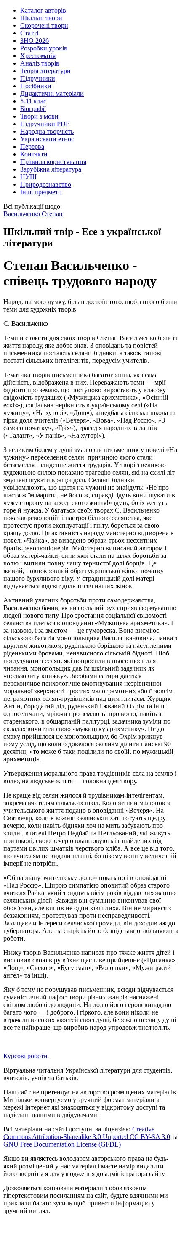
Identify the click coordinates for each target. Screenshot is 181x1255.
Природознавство (45, 184)
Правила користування (53, 161)
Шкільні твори (41, 17)
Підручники (37, 78)
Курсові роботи (25, 1055)
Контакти (34, 154)
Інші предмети (41, 192)
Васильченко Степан (33, 213)
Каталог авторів (43, 10)
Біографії (33, 108)
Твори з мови (39, 116)
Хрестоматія (38, 55)
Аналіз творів (39, 63)
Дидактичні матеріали (52, 93)
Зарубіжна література (50, 169)
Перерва (32, 146)
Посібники (35, 86)
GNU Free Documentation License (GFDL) (62, 1144)
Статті (29, 33)
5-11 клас (33, 101)
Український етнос (47, 139)
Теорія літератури (45, 70)
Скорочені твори (44, 25)
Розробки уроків (43, 48)
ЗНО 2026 (34, 40)
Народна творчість (47, 131)
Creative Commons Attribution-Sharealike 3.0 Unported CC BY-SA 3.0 (86, 1133)
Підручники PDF (44, 123)
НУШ (28, 176)
